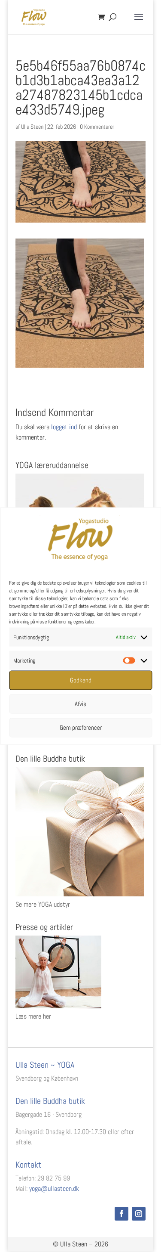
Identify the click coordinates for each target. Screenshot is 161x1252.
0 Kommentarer (97, 126)
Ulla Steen (32, 126)
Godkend (80, 680)
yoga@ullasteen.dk (54, 1188)
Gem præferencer (81, 727)
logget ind (64, 426)
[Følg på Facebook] (121, 1214)
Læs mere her (33, 1016)
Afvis (80, 704)
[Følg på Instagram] (139, 1214)
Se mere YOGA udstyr (42, 904)
